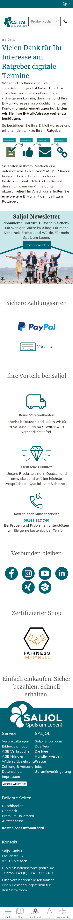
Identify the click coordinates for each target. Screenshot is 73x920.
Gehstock (9, 810)
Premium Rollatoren (18, 816)
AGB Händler (13, 756)
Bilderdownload (15, 746)
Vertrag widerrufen (14, 784)
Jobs (38, 766)
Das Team (43, 746)
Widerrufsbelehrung (18, 761)
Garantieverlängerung (53, 771)
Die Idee (41, 751)
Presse (40, 761)
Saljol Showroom (48, 741)
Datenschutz (12, 771)
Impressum (11, 776)
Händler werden (48, 756)
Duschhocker (12, 805)
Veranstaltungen (15, 741)
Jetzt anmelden (36, 245)
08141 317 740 (36, 520)
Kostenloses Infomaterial (23, 828)
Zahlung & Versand (17, 766)
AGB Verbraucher (16, 751)
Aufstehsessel (13, 821)
